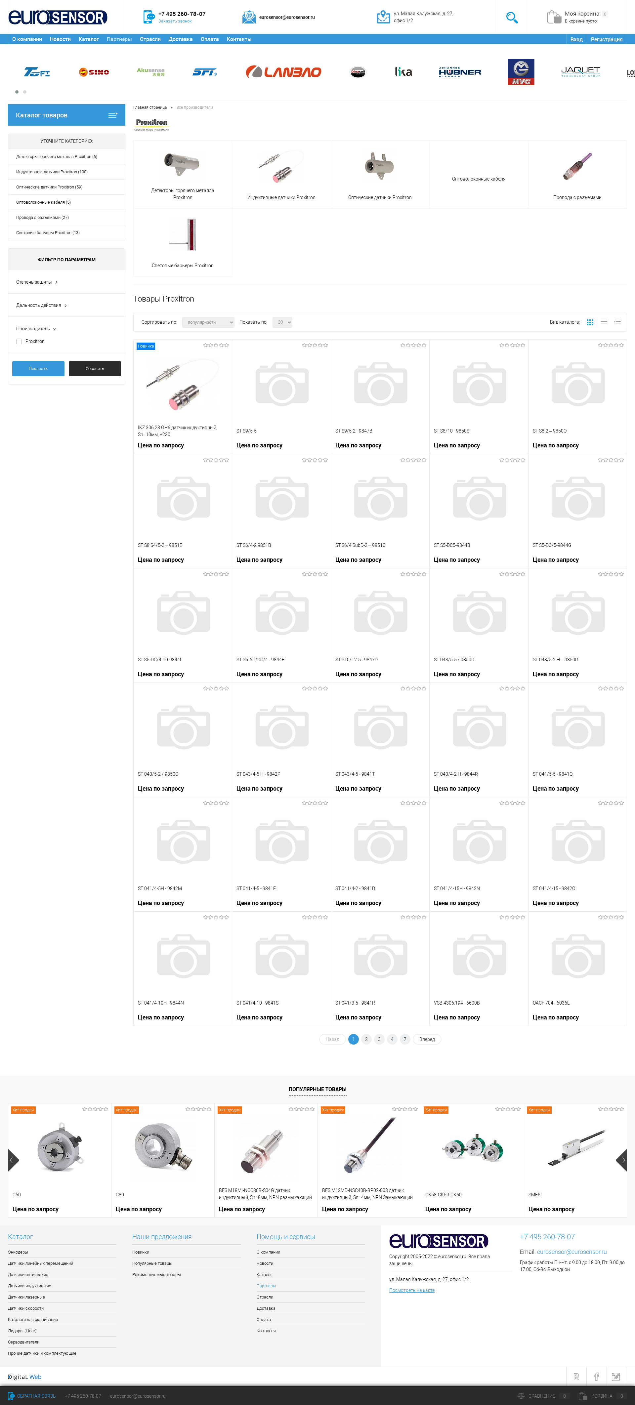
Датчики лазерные (26, 1297)
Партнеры (119, 39)
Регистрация (607, 39)
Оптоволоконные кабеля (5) (43, 202)
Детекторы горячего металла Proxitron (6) (56, 156)
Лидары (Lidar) (22, 1330)
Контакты (239, 39)
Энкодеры (18, 1252)
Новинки (140, 1252)
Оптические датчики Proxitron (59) (49, 187)
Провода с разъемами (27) (42, 217)
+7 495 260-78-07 (83, 1396)
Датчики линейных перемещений (40, 1263)
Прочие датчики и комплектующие (42, 1353)
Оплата (210, 39)
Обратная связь (36, 1396)
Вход (577, 39)
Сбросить (95, 368)
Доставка (181, 39)
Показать (38, 368)
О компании (27, 39)
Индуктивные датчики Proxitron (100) (52, 171)
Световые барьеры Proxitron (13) (48, 232)
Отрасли (150, 39)
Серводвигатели (23, 1342)
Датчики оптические (28, 1274)
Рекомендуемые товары (156, 1274)
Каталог (89, 39)
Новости (60, 39)
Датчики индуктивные (29, 1285)
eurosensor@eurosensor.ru (572, 1251)
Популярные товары (318, 1089)
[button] (17, 92)
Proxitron (35, 341)
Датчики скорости (26, 1308)
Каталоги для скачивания (33, 1319)
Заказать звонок (175, 21)
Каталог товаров (41, 114)
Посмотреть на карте (412, 1290)
